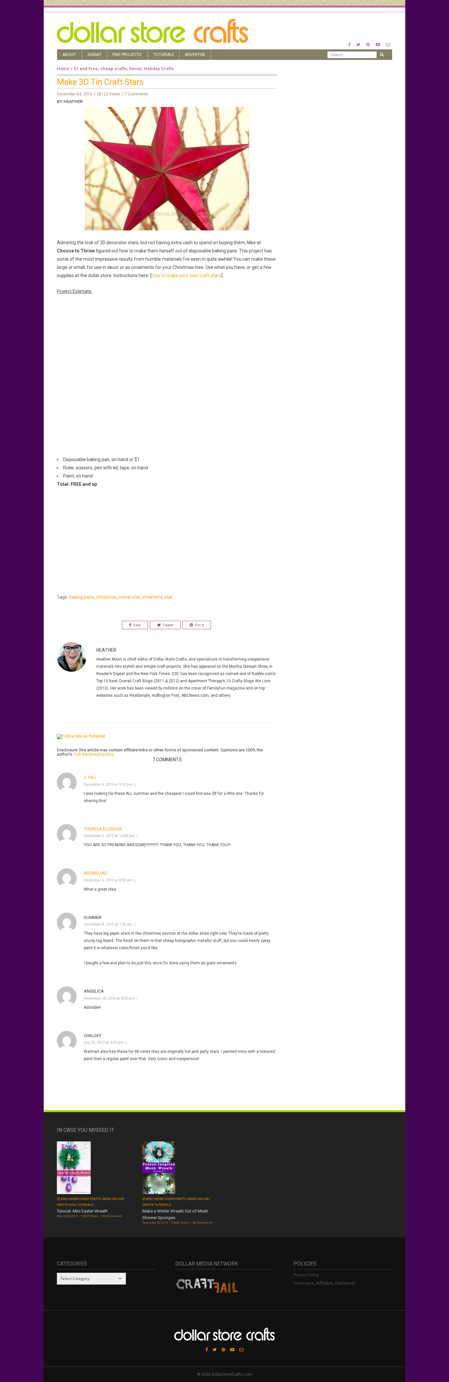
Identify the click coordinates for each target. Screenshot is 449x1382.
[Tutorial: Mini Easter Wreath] (74, 1168)
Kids (72, 1205)
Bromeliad (95, 873)
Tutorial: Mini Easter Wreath (82, 1211)
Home (63, 68)
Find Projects (126, 54)
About (69, 54)
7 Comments (136, 94)
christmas (106, 597)
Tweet (168, 625)
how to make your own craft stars (186, 275)
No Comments (112, 1216)
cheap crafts (113, 68)
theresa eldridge (103, 828)
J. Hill (90, 777)
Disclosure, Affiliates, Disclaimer (324, 1283)
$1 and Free (86, 68)
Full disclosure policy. (94, 754)
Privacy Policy (306, 1274)
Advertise (195, 54)
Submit (94, 54)
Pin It (199, 625)
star (168, 597)
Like (137, 625)
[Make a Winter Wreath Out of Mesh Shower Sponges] (158, 1168)
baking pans (81, 597)
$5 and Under (67, 1199)
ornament (152, 597)
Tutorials (163, 54)
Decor (135, 68)
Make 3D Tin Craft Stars (100, 82)
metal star (129, 597)
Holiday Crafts (159, 68)
